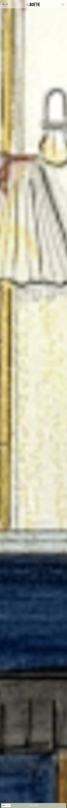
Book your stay (33, 805)
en (3, 4)
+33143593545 (7, 4)
